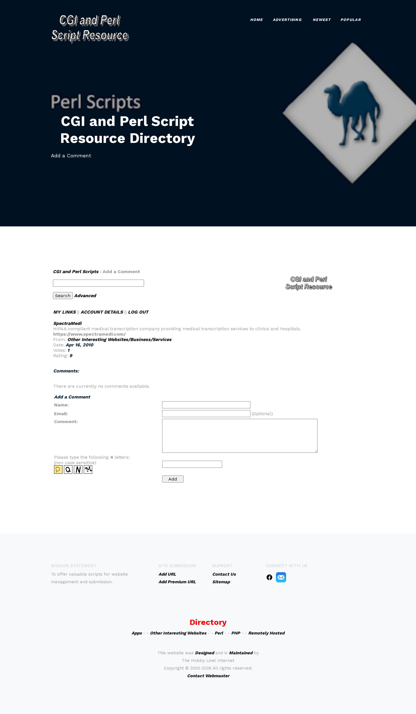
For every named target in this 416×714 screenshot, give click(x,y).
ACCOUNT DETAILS (102, 312)
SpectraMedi (67, 323)
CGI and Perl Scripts (75, 271)
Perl (219, 633)
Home (256, 20)
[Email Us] (281, 577)
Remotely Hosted (266, 633)
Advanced (85, 295)
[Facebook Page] (269, 577)
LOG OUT (138, 312)
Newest (322, 20)
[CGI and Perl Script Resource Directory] (90, 28)
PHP (235, 633)
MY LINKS (64, 312)
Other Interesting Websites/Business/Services (119, 339)
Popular (350, 20)
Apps (137, 633)
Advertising (287, 20)
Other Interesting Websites (178, 633)
